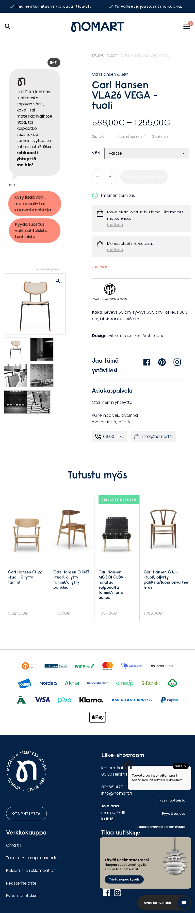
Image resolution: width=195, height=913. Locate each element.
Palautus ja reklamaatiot (30, 870)
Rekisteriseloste (21, 883)
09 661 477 (113, 436)
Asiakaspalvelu (112, 390)
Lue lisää (115, 224)
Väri (96, 153)
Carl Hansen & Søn (110, 74)
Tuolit (112, 55)
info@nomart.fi (157, 436)
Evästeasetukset (22, 896)
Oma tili (13, 845)
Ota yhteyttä (26, 813)
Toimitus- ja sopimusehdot (32, 858)
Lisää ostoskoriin (144, 176)
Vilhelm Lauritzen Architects (136, 336)
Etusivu (98, 55)
